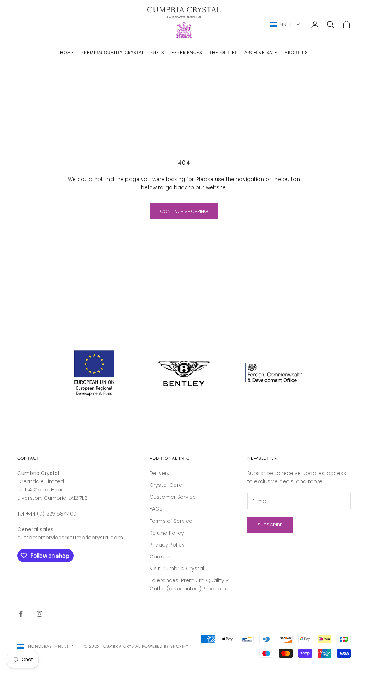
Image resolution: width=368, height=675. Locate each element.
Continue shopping (184, 211)
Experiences (187, 52)
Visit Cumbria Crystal (177, 568)
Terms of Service (171, 521)
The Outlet (223, 52)
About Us (296, 52)
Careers (160, 556)
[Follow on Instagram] (39, 613)
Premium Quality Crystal (112, 52)
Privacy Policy (167, 544)
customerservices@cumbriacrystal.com (70, 537)
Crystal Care (166, 485)
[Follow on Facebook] (20, 613)
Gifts (157, 52)
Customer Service (173, 496)
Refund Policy (167, 532)
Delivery (160, 473)
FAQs (156, 508)
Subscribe (270, 524)
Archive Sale (261, 52)
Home (67, 52)
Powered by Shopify (165, 646)
